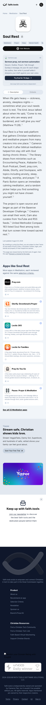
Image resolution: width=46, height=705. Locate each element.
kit (32, 699)
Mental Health (33, 43)
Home (5, 13)
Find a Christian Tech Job (20, 631)
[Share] (22, 36)
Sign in (38, 699)
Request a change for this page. (19, 254)
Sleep (24, 43)
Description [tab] (14, 92)
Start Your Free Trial (12, 451)
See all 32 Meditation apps (15, 410)
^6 (36, 177)
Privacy (16, 699)
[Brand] (23, 563)
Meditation (13, 13)
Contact (25, 699)
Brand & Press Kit (17, 613)
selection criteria (26, 273)
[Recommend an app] (36, 5)
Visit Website (25, 48)
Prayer (16, 43)
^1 (22, 124)
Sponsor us (14, 609)
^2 (30, 143)
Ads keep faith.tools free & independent (23, 84)
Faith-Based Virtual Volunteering (22, 635)
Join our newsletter (17, 514)
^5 (8, 234)
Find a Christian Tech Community (23, 627)
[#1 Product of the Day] (23, 667)
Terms (8, 699)
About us (13, 594)
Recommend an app (18, 598)
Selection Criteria (16, 602)
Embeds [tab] (33, 92)
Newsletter (14, 605)
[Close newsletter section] (41, 499)
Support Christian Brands (20, 638)
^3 (28, 211)
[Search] (41, 5)
